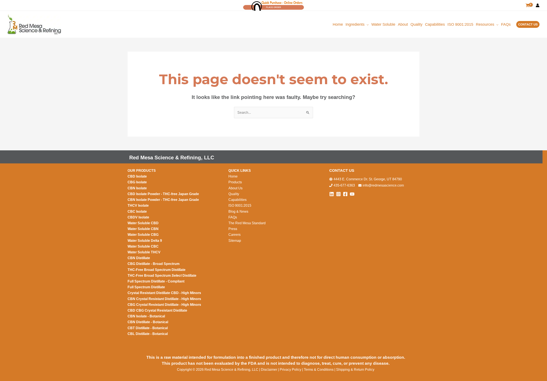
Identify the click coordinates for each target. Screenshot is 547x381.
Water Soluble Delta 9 (145, 240)
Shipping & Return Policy (355, 369)
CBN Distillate (139, 258)
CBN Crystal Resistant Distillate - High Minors (164, 299)
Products (235, 182)
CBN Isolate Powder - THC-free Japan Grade (164, 200)
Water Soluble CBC (143, 246)
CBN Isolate (137, 188)
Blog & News (238, 211)
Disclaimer (269, 369)
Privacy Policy (290, 369)
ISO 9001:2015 (239, 205)
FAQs (232, 217)
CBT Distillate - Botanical (148, 328)
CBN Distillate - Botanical (148, 322)
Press (232, 229)
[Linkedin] (331, 194)
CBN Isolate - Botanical (146, 316)
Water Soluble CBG (143, 234)
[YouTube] (352, 194)
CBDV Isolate (139, 217)
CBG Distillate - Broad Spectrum (153, 264)
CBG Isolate (138, 182)
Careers (234, 234)
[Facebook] (345, 194)
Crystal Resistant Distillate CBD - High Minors (164, 293)
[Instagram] (338, 194)
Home (233, 176)
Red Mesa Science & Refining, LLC (171, 157)
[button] (367, 24)
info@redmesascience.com (383, 185)
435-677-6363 (344, 185)
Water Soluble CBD (143, 223)
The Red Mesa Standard (247, 223)
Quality (233, 194)
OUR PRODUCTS (142, 170)
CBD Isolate (138, 176)
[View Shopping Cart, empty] (527, 5)
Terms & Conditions (319, 369)
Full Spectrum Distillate (146, 287)
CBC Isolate (138, 211)
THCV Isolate (139, 205)
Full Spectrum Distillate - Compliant (156, 281)
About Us (235, 188)
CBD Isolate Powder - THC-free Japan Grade (163, 194)
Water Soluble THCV (144, 252)
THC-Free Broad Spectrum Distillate (156, 270)
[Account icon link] (538, 5)
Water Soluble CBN (143, 229)
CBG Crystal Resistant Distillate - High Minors (164, 304)
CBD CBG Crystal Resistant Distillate (157, 310)
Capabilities (237, 200)
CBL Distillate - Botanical (148, 334)
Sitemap (234, 240)
